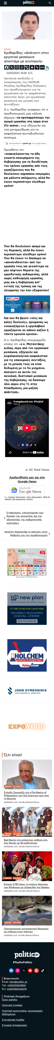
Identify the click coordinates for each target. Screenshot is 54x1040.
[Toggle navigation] (5, 3)
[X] (11, 67)
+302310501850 (16, 985)
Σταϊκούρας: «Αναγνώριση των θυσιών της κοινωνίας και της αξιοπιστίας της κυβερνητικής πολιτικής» (25, 518)
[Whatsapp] (22, 67)
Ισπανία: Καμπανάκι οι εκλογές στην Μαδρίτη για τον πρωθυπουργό (25, 534)
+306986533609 (17, 989)
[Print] (32, 67)
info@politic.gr (18, 982)
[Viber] (27, 67)
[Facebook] (6, 67)
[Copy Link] (37, 67)
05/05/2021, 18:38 (16, 73)
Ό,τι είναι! (17, 786)
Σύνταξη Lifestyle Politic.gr (28, 802)
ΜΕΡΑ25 (8, 499)
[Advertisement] (27, 216)
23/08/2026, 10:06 (11, 891)
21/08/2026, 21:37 (10, 935)
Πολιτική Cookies (12, 1005)
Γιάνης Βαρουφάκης (34, 497)
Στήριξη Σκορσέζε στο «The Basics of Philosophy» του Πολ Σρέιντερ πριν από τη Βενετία (26, 795)
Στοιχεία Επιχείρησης (14, 1025)
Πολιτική (7, 49)
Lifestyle (8, 786)
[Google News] (42, 67)
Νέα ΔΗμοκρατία (18, 499)
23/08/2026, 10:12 (10, 846)
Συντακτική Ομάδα (13, 1020)
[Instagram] (16, 67)
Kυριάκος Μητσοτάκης (17, 497)
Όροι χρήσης (9, 1000)
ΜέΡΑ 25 (46, 497)
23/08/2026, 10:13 (10, 802)
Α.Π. (30, 73)
